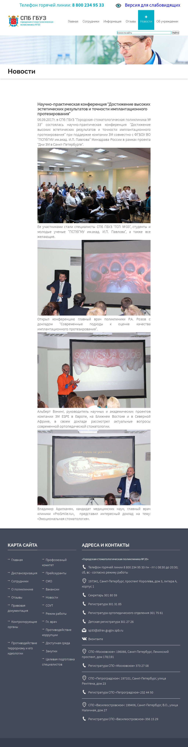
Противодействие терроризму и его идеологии (22, 648)
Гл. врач (51, 621)
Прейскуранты (56, 573)
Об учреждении (167, 21)
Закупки (51, 651)
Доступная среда (58, 643)
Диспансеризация (24, 573)
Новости (146, 21)
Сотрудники (91, 21)
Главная (73, 21)
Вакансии (52, 589)
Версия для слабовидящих (152, 5)
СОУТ (49, 605)
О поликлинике (22, 589)
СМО (49, 581)
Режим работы (56, 613)
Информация (112, 21)
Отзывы (131, 21)
